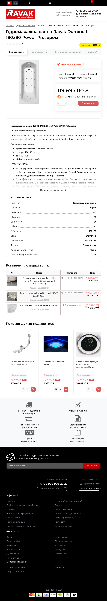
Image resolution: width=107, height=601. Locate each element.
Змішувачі (11, 545)
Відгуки (92, 51)
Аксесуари (60, 549)
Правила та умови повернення (22, 526)
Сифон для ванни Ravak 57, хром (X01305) (19, 363)
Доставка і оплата (63, 509)
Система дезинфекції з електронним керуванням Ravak (85, 364)
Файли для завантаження (68, 52)
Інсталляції (60, 545)
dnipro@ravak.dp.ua (91, 484)
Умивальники (61, 537)
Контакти (11, 509)
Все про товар (16, 52)
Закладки (59, 567)
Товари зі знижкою (64, 526)
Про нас (59, 505)
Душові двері (13, 554)
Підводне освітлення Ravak (51, 363)
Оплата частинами (15, 518)
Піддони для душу (63, 541)
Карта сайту (60, 522)
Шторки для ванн (15, 549)
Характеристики (39, 52)
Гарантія (11, 501)
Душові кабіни (13, 541)
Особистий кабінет (16, 567)
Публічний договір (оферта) (68, 501)
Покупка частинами (16, 522)
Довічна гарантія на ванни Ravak (22, 505)
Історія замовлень (15, 571)
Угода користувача (64, 518)
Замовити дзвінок (89, 488)
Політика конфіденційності (68, 513)
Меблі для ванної (15, 558)
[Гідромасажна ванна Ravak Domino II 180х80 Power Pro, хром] (29, 82)
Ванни (10, 537)
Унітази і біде (61, 554)
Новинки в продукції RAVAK (20, 513)
